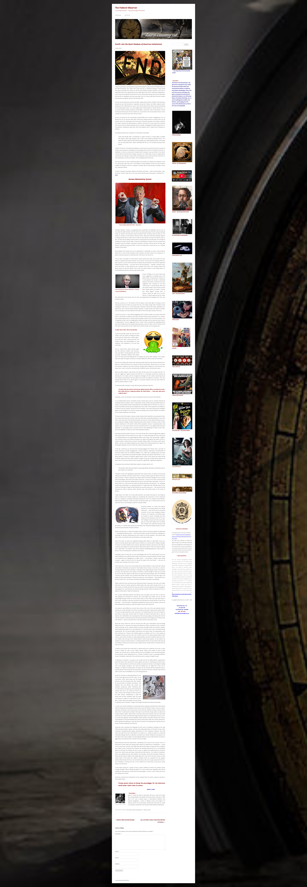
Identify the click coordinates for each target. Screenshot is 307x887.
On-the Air (127, 15)
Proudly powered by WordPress (122, 880)
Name (117, 851)
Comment (118, 834)
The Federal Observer (126, 7)
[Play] (174, 180)
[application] (182, 176)
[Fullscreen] (190, 180)
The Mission (118, 15)
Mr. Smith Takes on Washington (134, 809)
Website (117, 864)
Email (117, 857)
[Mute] (187, 180)
